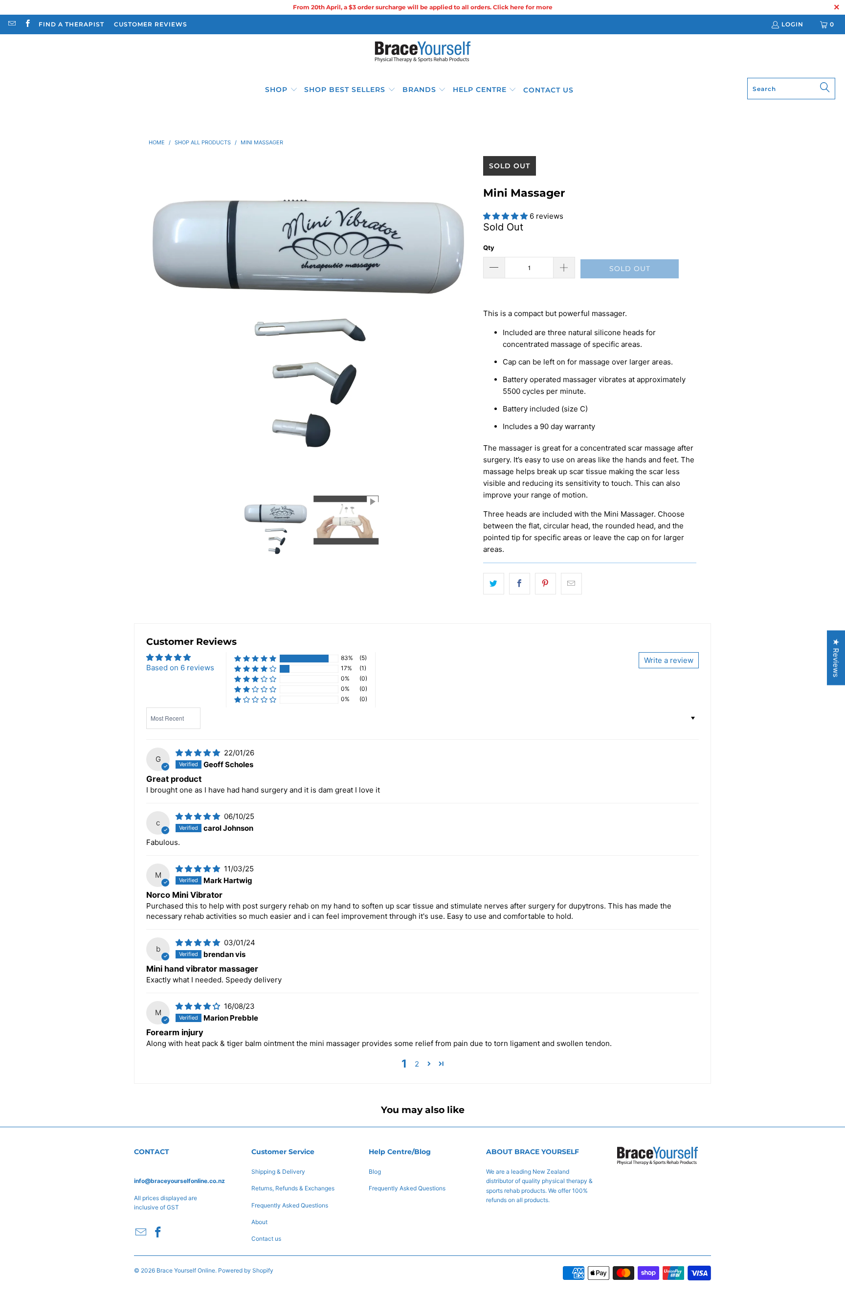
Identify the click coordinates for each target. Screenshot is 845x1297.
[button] (281, 90)
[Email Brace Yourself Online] (11, 24)
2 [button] (417, 1064)
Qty (488, 247)
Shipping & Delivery (278, 1171)
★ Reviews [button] (836, 657)
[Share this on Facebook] (519, 583)
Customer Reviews (150, 24)
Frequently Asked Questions (289, 1205)
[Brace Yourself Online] (423, 58)
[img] (198, 752)
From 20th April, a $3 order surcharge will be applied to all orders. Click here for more (423, 7)
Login (792, 24)
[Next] (466, 318)
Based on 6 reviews (180, 667)
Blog (375, 1171)
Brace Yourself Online (185, 1270)
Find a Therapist (71, 24)
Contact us (266, 1238)
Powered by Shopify (245, 1270)
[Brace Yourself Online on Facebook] (26, 24)
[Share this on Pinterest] (545, 583)
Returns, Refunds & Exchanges (292, 1188)
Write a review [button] (668, 660)
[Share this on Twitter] (493, 583)
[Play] (311, 318)
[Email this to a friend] (571, 583)
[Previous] (156, 318)
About (259, 1222)
